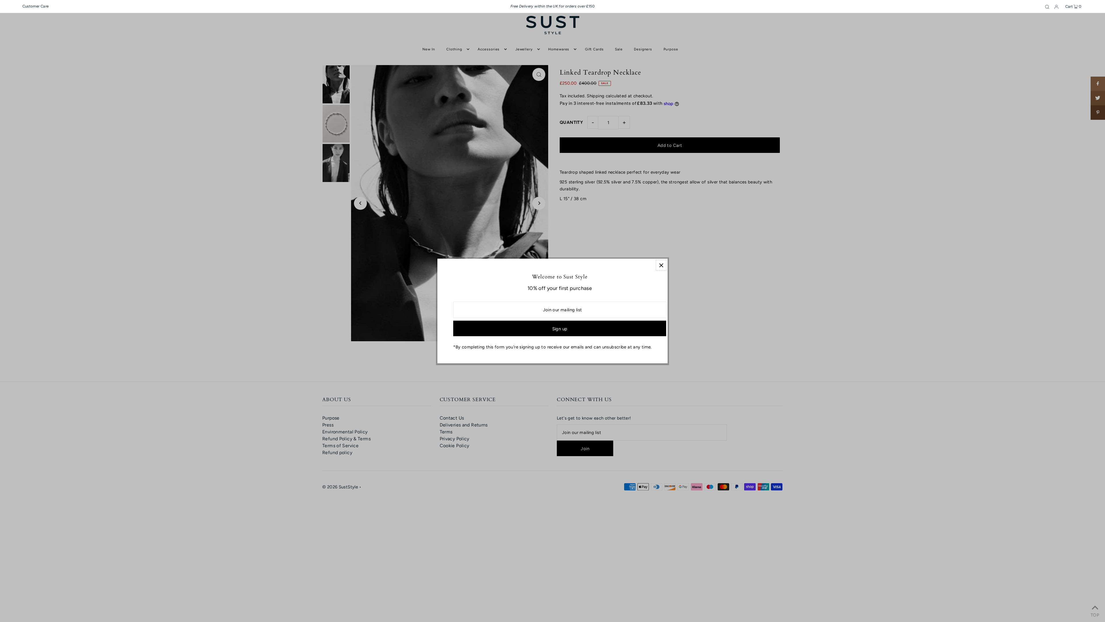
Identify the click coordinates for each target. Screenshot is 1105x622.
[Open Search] (1047, 6)
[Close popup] (661, 265)
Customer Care (35, 6)
